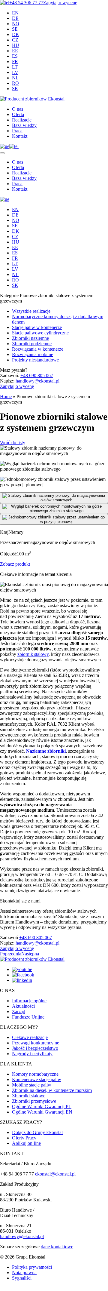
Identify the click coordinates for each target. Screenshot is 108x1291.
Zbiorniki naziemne (30, 338)
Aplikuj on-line (26, 1143)
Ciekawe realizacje (30, 1037)
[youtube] (22, 969)
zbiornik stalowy (33, 654)
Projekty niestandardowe (35, 359)
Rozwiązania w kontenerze (37, 349)
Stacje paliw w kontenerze (37, 327)
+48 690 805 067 (36, 375)
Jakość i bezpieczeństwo (35, 1048)
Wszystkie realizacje (31, 311)
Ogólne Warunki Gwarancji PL (41, 1106)
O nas (17, 109)
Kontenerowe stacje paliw (36, 1079)
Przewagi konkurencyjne (35, 1042)
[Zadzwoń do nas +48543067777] (14, 146)
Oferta (18, 114)
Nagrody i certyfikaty (32, 1053)
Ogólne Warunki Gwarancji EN (42, 1111)
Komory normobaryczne (35, 1074)
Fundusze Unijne (28, 1016)
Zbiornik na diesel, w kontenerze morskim (52, 1090)
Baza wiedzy (24, 125)
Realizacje (22, 119)
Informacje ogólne (29, 1000)
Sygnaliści (22, 1277)
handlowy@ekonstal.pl (37, 380)
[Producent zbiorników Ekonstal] (32, 98)
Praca (17, 130)
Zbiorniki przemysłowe (34, 1101)
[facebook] (23, 974)
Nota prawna (24, 1272)
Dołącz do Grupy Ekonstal (37, 1132)
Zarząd (18, 1011)
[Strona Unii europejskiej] (4, 146)
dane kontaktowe (57, 1246)
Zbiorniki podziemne (32, 343)
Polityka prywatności (32, 1267)
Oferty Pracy (24, 1137)
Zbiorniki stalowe (28, 1095)
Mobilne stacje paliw (31, 1084)
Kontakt (19, 136)
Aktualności (23, 1006)
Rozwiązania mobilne (32, 354)
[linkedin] (22, 980)
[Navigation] (2, 153)
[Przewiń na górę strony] (2, 1289)
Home (6, 396)
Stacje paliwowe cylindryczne (40, 332)
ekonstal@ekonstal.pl (55, 1173)
